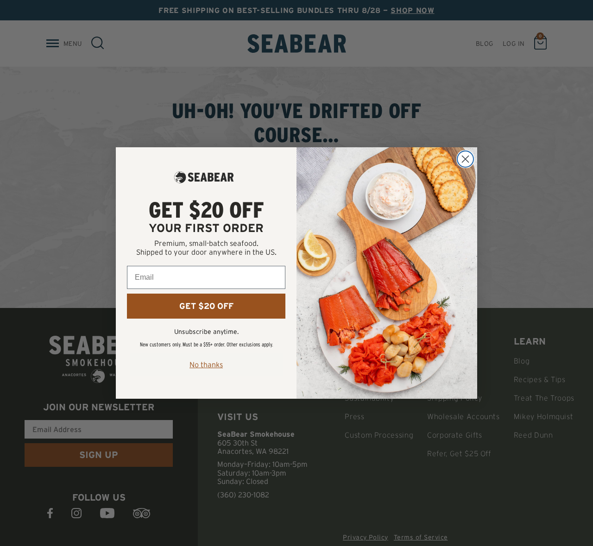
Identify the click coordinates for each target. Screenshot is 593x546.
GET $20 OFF (206, 306)
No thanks (206, 364)
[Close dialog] (465, 159)
